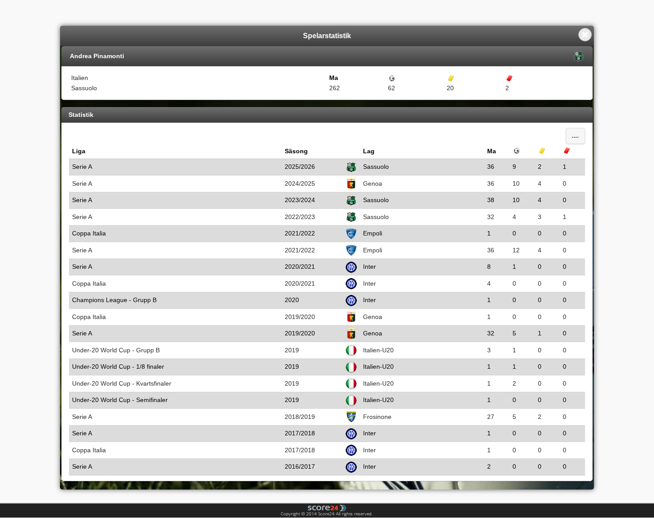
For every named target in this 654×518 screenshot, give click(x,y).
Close (585, 34)
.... (575, 136)
